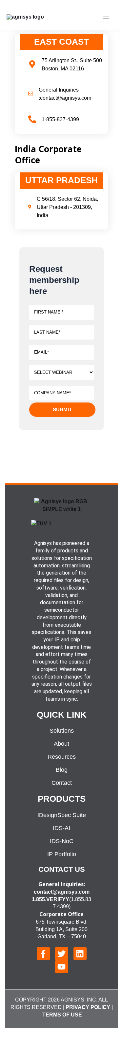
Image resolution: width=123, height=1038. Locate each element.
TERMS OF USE (62, 1014)
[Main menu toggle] (105, 17)
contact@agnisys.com (62, 892)
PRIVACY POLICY (88, 1007)
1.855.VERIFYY (50, 899)
